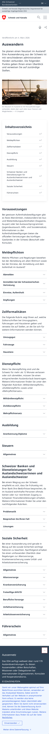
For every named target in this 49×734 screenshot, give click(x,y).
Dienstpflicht (12, 153)
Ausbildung (12, 159)
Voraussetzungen (14, 134)
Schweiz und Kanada (17, 17)
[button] (44, 650)
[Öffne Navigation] (45, 17)
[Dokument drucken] (40, 27)
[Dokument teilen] (45, 27)
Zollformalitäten (14, 146)
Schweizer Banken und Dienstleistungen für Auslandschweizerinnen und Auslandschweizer (19, 176)
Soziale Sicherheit (14, 186)
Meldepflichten (13, 140)
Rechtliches (7, 717)
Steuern (10, 166)
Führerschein (12, 192)
